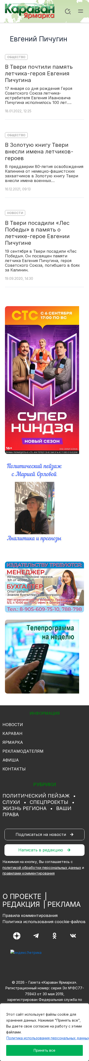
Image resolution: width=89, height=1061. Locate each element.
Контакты (14, 768)
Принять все (44, 1050)
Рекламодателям (23, 751)
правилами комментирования (28, 873)
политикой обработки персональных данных (41, 867)
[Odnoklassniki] (54, 936)
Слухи (11, 802)
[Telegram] (36, 936)
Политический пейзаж (35, 796)
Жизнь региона (24, 808)
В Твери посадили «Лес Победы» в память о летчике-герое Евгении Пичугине (37, 233)
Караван (12, 733)
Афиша (10, 760)
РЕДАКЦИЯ (21, 904)
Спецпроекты (49, 802)
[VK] (73, 936)
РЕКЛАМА (64, 904)
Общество (16, 57)
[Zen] (17, 936)
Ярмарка (12, 742)
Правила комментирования (30, 915)
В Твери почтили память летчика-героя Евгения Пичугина (39, 73)
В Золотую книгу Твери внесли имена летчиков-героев (39, 151)
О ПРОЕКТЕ (21, 896)
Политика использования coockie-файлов (44, 921)
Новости (15, 213)
